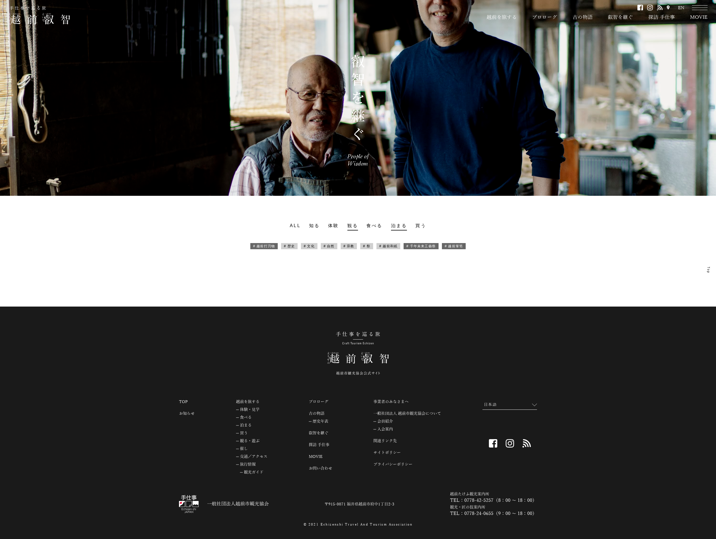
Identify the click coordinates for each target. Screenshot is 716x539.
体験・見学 (250, 410)
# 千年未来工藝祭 (421, 246)
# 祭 (366, 246)
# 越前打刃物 (264, 246)
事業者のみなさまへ (391, 402)
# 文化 (309, 246)
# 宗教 (348, 246)
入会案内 (385, 429)
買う (420, 225)
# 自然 (329, 246)
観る (352, 225)
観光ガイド (253, 472)
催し (244, 449)
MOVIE (699, 17)
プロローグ (544, 17)
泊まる (399, 225)
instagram (650, 7)
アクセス (668, 8)
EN (681, 8)
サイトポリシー (387, 453)
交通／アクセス (253, 457)
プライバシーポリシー (393, 465)
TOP (183, 402)
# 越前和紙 (388, 246)
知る (314, 225)
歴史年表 (320, 421)
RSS (660, 7)
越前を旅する (502, 17)
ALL (295, 225)
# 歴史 (289, 246)
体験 (333, 225)
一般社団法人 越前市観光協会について (407, 414)
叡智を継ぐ (620, 17)
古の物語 (583, 17)
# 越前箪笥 (454, 246)
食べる (374, 225)
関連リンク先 (385, 441)
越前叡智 (39, 15)
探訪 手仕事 (661, 17)
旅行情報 (248, 465)
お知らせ (187, 414)
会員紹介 (385, 421)
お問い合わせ (320, 468)
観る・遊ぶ (250, 441)
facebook (640, 7)
